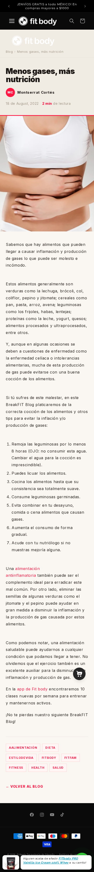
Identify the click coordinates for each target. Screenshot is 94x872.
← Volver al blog (24, 786)
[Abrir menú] (11, 21)
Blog (9, 51)
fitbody (21, 854)
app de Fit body (32, 689)
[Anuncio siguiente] (85, 6)
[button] (72, 21)
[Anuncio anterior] (9, 6)
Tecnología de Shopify (41, 854)
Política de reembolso (73, 854)
